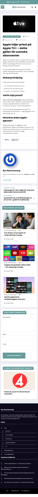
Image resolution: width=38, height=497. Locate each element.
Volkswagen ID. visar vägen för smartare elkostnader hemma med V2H (19, 191)
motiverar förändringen (14, 100)
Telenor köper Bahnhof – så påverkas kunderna (17, 465)
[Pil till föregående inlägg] (33, 190)
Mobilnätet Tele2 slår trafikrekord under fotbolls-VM (18, 480)
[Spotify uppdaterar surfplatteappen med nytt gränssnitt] (19, 285)
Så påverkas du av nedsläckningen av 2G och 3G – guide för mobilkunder (18, 199)
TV (6, 448)
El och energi (9, 436)
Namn (4, 334)
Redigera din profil (29, 174)
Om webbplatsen (9, 456)
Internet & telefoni (10, 444)
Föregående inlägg (9, 187)
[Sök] (32, 7)
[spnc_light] (35, 7)
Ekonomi (8, 433)
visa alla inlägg (7, 180)
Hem (5, 430)
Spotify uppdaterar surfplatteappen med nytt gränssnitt (14, 298)
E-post (4, 344)
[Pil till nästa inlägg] (33, 199)
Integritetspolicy (8, 452)
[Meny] (2, 7)
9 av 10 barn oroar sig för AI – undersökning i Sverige (15, 234)
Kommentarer (7, 317)
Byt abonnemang (11, 170)
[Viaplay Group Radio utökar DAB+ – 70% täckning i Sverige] (19, 253)
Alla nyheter (7, 36)
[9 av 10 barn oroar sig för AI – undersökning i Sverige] (19, 221)
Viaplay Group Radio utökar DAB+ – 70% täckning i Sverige (17, 266)
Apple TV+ (27, 36)
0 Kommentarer (22, 40)
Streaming (16, 36)
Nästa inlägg (8, 195)
